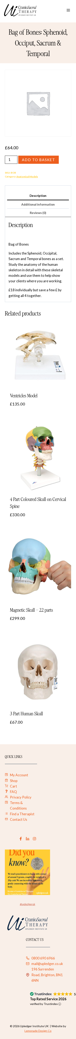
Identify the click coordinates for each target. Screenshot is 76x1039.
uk (33, 904)
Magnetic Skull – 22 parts (31, 610)
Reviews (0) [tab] (38, 213)
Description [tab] (38, 195)
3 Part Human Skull (26, 713)
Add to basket (38, 159)
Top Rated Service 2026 (48, 999)
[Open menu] (68, 10)
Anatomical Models (27, 176)
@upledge (25, 904)
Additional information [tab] (38, 204)
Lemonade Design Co (38, 1030)
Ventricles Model (23, 395)
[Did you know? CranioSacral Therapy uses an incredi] (27, 872)
